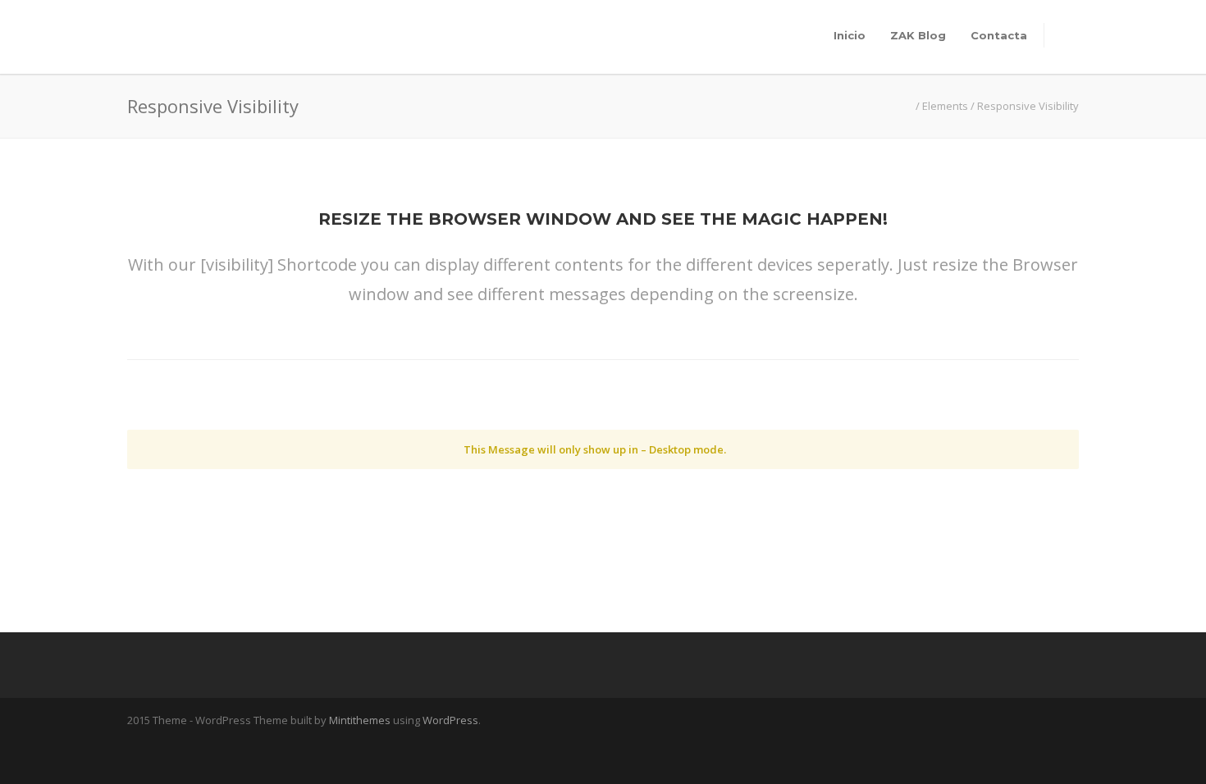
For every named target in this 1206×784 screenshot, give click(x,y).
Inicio (850, 35)
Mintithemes (360, 720)
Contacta (999, 35)
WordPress (450, 720)
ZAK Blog (918, 35)
